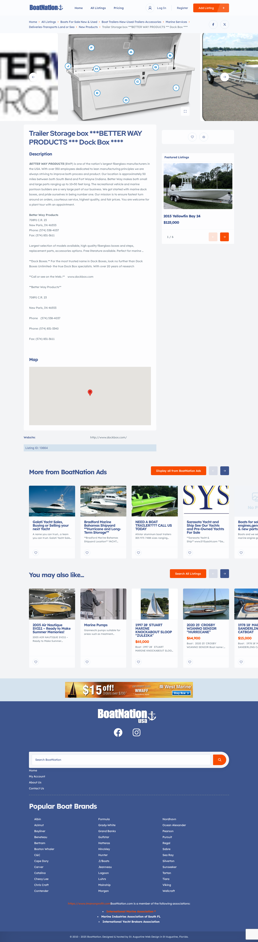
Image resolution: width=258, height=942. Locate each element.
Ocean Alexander (174, 825)
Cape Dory (41, 861)
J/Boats (103, 861)
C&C (37, 855)
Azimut (39, 825)
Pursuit (167, 837)
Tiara (166, 879)
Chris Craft (41, 885)
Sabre (166, 849)
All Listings (98, 8)
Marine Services (176, 22)
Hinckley (104, 849)
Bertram (39, 843)
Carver (38, 867)
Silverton (168, 861)
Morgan (103, 891)
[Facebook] (118, 732)
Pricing (119, 8)
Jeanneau (105, 867)
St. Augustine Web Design (144, 936)
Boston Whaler (44, 849)
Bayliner (39, 831)
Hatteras (104, 843)
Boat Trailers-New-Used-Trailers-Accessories (131, 22)
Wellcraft (169, 891)
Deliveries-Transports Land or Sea (51, 27)
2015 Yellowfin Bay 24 (182, 216)
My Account (37, 776)
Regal (166, 843)
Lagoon (103, 873)
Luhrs (102, 879)
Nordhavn (169, 819)
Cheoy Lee (41, 879)
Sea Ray (168, 855)
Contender (41, 891)
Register (182, 8)
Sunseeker (170, 867)
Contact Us (36, 788)
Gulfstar (103, 837)
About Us (35, 782)
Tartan (167, 873)
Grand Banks (107, 831)
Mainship (104, 885)
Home (79, 8)
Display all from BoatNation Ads (178, 470)
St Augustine (170, 936)
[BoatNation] (46, 8)
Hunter (103, 855)
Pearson (168, 831)
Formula (104, 819)
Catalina (40, 873)
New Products (88, 27)
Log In (161, 8)
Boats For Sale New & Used (78, 22)
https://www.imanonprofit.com (89, 903)
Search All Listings (188, 573)
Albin (37, 819)
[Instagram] (136, 732)
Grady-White (106, 825)
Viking (167, 885)
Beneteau (40, 837)
